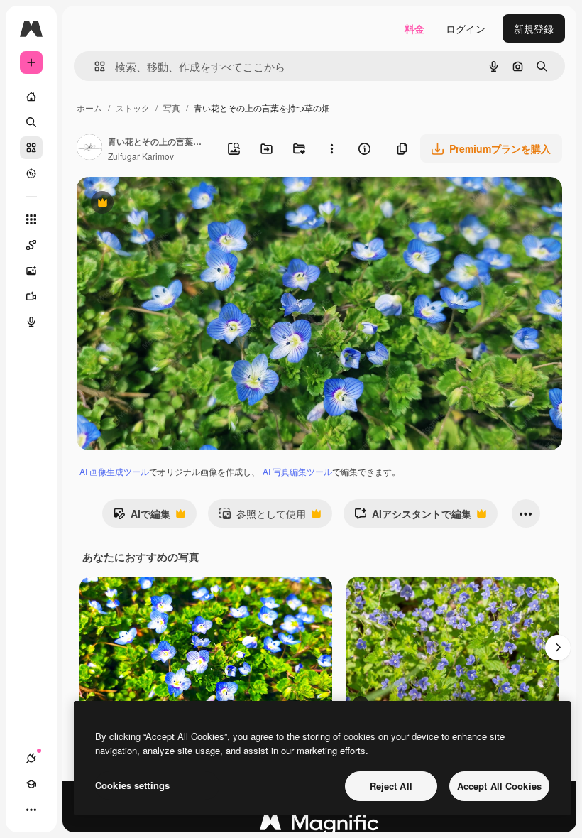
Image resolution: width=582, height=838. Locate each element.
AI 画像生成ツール (114, 471)
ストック (133, 108)
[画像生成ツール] (31, 270)
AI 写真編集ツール (297, 471)
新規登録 (534, 28)
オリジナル (174, 204)
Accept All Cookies (499, 786)
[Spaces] (31, 245)
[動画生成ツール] (31, 296)
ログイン (465, 28)
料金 (414, 28)
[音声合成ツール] (31, 321)
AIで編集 (141, 517)
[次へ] (558, 648)
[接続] (31, 758)
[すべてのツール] (31, 219)
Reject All (391, 786)
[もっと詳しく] (31, 173)
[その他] (31, 809)
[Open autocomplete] (94, 66)
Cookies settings (132, 785)
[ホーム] (31, 96)
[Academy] (31, 784)
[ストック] (31, 147)
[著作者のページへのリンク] (89, 148)
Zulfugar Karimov (141, 156)
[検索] (31, 122)
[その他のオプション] (331, 148)
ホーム (89, 108)
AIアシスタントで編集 (412, 517)
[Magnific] (319, 826)
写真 (171, 108)
